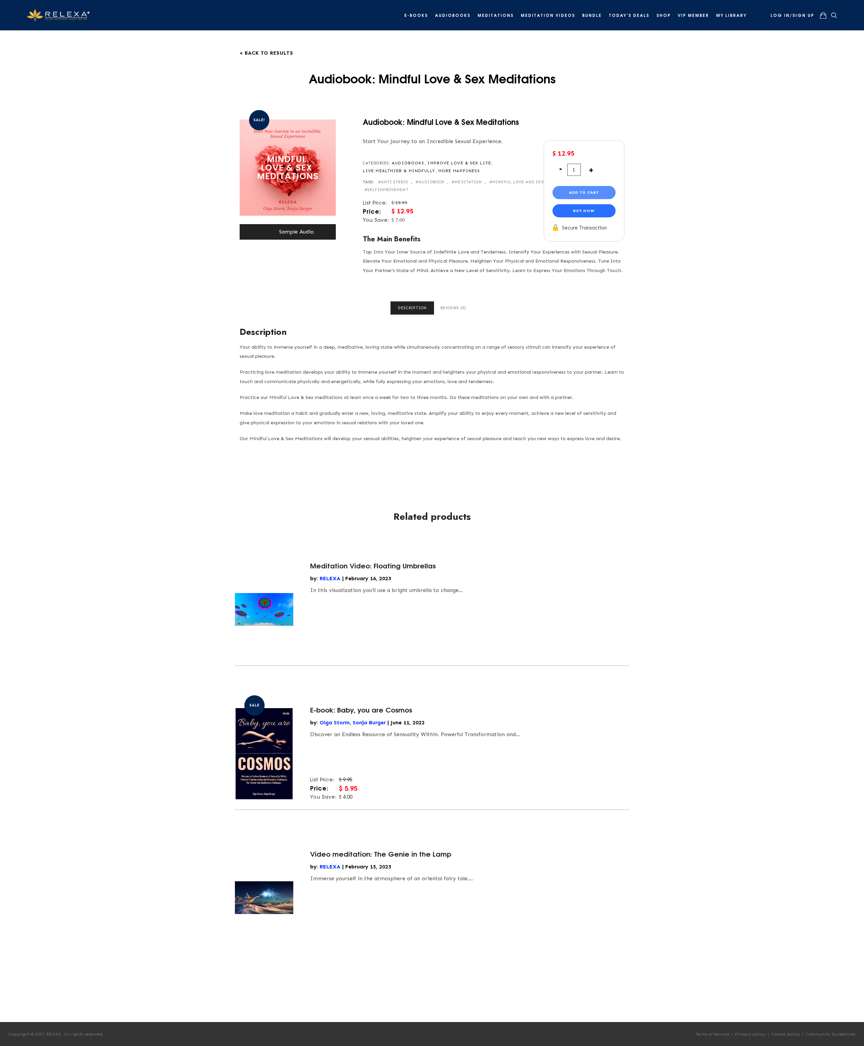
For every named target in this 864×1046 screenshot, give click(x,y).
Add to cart (584, 192)
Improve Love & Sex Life (459, 163)
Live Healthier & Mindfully (399, 170)
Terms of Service (713, 1034)
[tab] (412, 308)
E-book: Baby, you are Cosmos (361, 709)
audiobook (431, 182)
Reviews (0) (453, 308)
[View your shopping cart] (823, 15)
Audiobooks (408, 163)
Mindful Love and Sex (518, 182)
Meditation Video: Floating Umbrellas (373, 565)
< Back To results (266, 52)
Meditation (468, 182)
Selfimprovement (388, 190)
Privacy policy (750, 1034)
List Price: (375, 202)
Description (412, 308)
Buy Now (584, 210)
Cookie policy (785, 1034)
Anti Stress (394, 182)
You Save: (376, 219)
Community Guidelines (831, 1034)
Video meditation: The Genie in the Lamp (380, 853)
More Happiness (459, 170)
